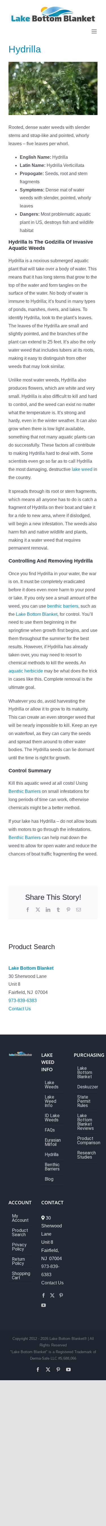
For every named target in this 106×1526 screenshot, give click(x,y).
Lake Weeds (52, 1085)
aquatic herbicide (25, 671)
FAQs (50, 1130)
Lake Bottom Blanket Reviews (85, 1122)
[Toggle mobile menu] (95, 31)
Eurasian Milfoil (53, 1142)
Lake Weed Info (50, 1101)
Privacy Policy (19, 1247)
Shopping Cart (20, 1276)
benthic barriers (62, 606)
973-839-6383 (22, 1000)
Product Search (20, 1233)
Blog (49, 1179)
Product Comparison (86, 1141)
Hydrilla (52, 1155)
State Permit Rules (83, 1101)
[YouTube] (43, 1305)
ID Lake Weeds (52, 1118)
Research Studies (86, 1155)
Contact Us (19, 1008)
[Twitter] (52, 1295)
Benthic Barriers (24, 791)
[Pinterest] (61, 1295)
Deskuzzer (86, 1087)
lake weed (82, 469)
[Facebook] (43, 1295)
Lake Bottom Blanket (36, 614)
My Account (20, 1218)
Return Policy (18, 1261)
